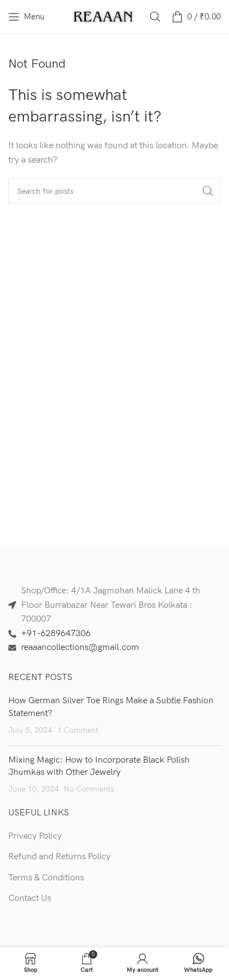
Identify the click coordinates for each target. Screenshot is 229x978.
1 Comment (77, 730)
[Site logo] (103, 16)
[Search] (155, 17)
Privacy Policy (35, 836)
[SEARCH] (208, 191)
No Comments (89, 789)
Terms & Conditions (46, 878)
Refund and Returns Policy (59, 856)
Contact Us (29, 898)
